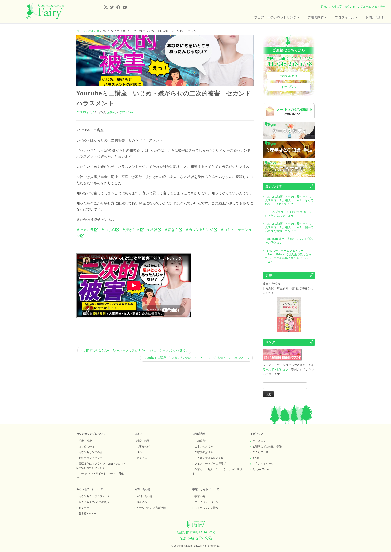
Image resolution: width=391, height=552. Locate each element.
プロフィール (345, 17)
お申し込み (289, 87)
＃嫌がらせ (130, 229)
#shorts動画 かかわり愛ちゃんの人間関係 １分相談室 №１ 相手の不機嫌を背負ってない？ (289, 227)
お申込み (141, 502)
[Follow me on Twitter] (113, 7)
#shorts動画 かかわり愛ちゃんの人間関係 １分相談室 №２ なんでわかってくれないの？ (289, 200)
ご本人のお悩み (203, 446)
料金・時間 (143, 441)
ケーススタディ (262, 441)
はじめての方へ (88, 446)
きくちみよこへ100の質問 (94, 502)
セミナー (84, 507)
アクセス (141, 458)
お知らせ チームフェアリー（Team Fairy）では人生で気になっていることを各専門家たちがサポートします (289, 256)
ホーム (80, 31)
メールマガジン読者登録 (151, 507)
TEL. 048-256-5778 (195, 538)
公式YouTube (126, 112)
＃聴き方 (171, 229)
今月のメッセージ (263, 463)
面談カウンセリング (90, 458)
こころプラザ (260, 452)
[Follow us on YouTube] (126, 7)
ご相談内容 (316, 17)
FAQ (139, 452)
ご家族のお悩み (203, 452)
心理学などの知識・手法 (267, 446)
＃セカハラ (85, 229)
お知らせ (93, 31)
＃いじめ (108, 229)
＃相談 (152, 229)
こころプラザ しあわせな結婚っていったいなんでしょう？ (288, 213)
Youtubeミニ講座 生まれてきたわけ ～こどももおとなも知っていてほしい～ (196, 358)
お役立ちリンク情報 (206, 507)
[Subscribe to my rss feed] (107, 7)
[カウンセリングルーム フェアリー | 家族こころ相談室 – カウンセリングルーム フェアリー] (45, 11)
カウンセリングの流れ (92, 452)
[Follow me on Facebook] (119, 7)
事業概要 (199, 496)
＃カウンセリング (199, 229)
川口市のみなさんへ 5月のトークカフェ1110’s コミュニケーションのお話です (134, 350)
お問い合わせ (375, 17)
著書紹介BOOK (88, 513)
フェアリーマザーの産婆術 (210, 463)
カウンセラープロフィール (94, 496)
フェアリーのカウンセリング (275, 17)
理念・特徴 (85, 441)
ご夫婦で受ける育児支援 (209, 458)
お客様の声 (143, 446)
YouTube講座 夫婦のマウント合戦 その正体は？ (290, 240)
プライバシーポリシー (207, 502)
